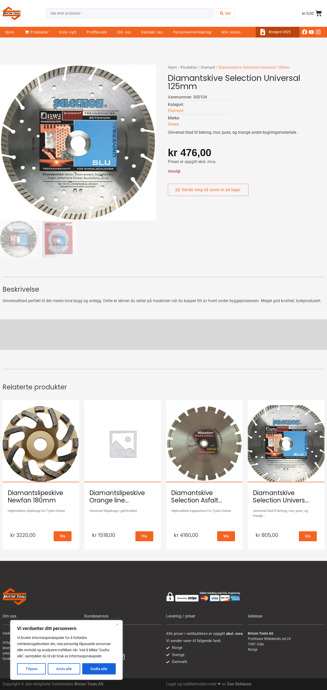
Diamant (208, 67)
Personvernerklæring (192, 32)
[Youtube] (311, 32)
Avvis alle (64, 669)
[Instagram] (318, 32)
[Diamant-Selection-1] (78, 143)
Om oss (124, 32)
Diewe (173, 124)
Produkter (39, 32)
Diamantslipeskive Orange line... (117, 496)
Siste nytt (67, 32)
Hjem (10, 32)
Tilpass (32, 669)
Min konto (230, 32)
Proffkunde (97, 32)
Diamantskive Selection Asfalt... (196, 496)
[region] (66, 650)
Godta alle (98, 669)
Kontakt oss (152, 32)
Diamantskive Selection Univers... (281, 496)
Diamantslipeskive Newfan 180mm (35, 496)
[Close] (117, 624)
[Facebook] (304, 32)
